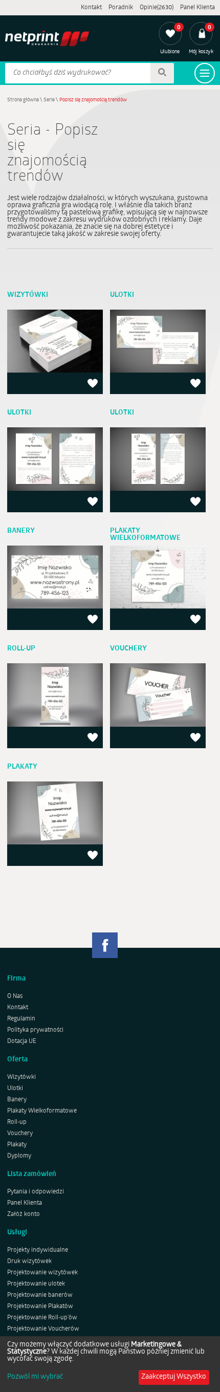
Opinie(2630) (156, 8)
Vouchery (20, 1133)
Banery (17, 1100)
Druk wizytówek (29, 1261)
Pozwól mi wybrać (35, 1377)
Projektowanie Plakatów (40, 1306)
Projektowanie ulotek (36, 1284)
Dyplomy (19, 1156)
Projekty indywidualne (37, 1250)
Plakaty (17, 1145)
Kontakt (91, 8)
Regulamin (21, 1019)
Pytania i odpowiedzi (35, 1192)
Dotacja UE (21, 1041)
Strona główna (23, 100)
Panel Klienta (197, 8)
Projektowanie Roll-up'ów (42, 1318)
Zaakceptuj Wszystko (173, 1377)
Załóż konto (23, 1214)
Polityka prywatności (35, 1030)
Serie (49, 100)
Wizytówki (21, 1077)
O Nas (15, 996)
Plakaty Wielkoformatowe (42, 1111)
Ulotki (15, 1088)
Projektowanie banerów (40, 1295)
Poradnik (120, 8)
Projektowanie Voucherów (43, 1329)
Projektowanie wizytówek (42, 1273)
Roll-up (17, 1122)
